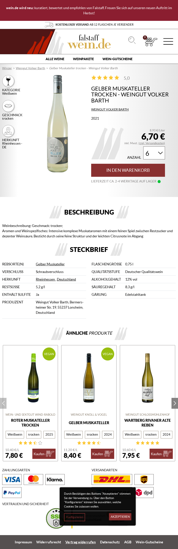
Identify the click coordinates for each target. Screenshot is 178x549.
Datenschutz (110, 542)
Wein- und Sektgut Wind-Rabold (30, 414)
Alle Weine (55, 59)
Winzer (7, 68)
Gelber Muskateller (50, 264)
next (174, 403)
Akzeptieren (120, 516)
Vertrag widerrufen (80, 542)
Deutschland (66, 279)
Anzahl (134, 157)
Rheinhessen (46, 279)
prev (3, 403)
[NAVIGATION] (168, 42)
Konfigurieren (74, 517)
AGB (127, 542)
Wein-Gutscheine (117, 59)
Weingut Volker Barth (30, 68)
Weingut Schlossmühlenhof (147, 414)
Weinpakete (83, 59)
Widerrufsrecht (48, 542)
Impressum (23, 542)
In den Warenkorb (128, 170)
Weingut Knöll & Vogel (89, 414)
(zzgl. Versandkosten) (151, 143)
